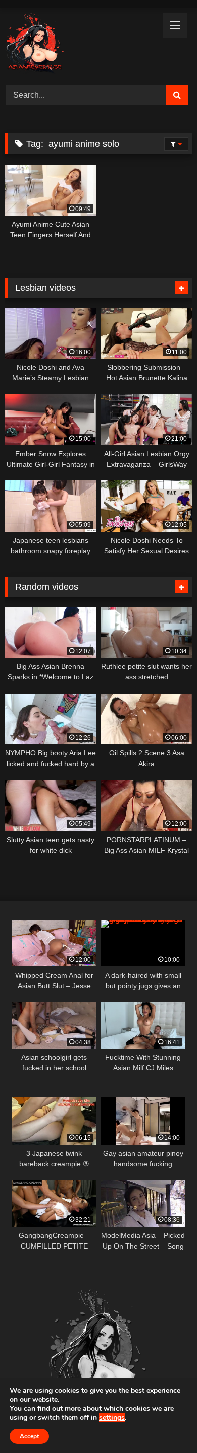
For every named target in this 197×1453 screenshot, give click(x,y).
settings (112, 1417)
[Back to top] (166, 1423)
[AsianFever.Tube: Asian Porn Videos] (81, 45)
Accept (29, 1436)
